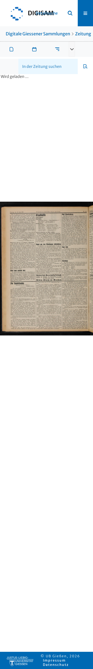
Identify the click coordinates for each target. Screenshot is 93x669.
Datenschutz (56, 665)
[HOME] (30, 13)
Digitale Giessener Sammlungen (38, 34)
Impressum (54, 660)
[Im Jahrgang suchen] (85, 66)
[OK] (70, 13)
